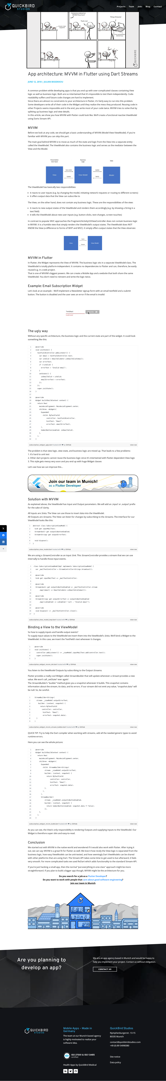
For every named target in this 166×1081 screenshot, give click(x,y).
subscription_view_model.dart (41, 549)
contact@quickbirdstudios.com (125, 1042)
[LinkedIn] (3, 542)
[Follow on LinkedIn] (65, 1071)
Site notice (115, 1056)
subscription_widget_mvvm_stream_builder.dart (48, 727)
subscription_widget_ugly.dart (41, 445)
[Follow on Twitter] (70, 1071)
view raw (133, 445)
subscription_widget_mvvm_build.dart (44, 824)
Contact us (104, 969)
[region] (83, 394)
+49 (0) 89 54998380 (119, 1045)
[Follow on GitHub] (76, 1071)
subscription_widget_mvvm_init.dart (43, 664)
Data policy (115, 1062)
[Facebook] (3, 535)
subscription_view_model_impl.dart (43, 620)
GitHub (68, 445)
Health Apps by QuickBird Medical (79, 1064)
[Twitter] (3, 528)
